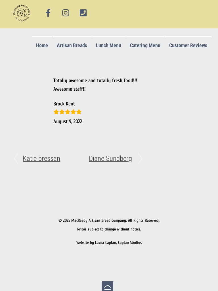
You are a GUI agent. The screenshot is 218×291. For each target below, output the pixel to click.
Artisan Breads (72, 45)
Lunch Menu (108, 45)
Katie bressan (41, 158)
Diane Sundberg (110, 158)
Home (42, 45)
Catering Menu (145, 45)
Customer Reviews (188, 45)
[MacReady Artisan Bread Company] (23, 23)
